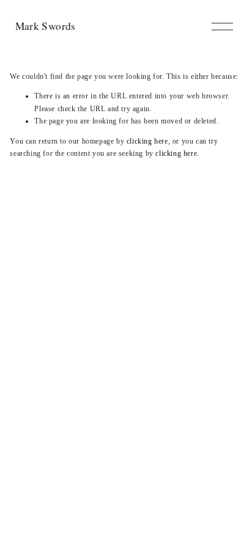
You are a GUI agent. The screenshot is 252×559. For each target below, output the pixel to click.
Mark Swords (45, 26)
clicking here (147, 141)
